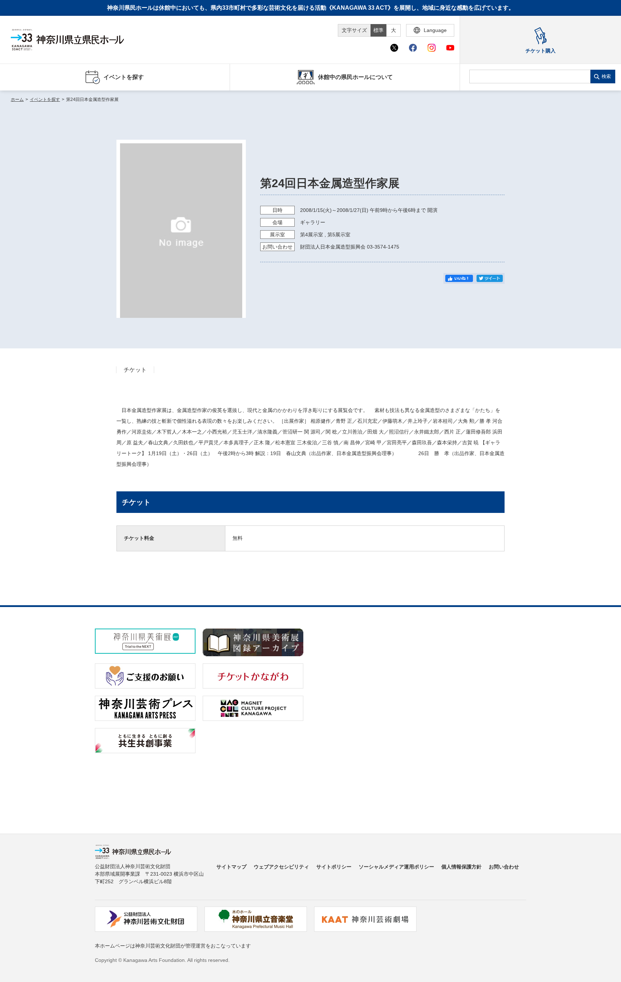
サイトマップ (231, 867)
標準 (378, 30)
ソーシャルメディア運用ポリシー (396, 867)
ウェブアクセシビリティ (281, 867)
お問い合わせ (504, 867)
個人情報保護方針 (461, 867)
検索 (606, 76)
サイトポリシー (333, 867)
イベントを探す (45, 99)
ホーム (17, 99)
